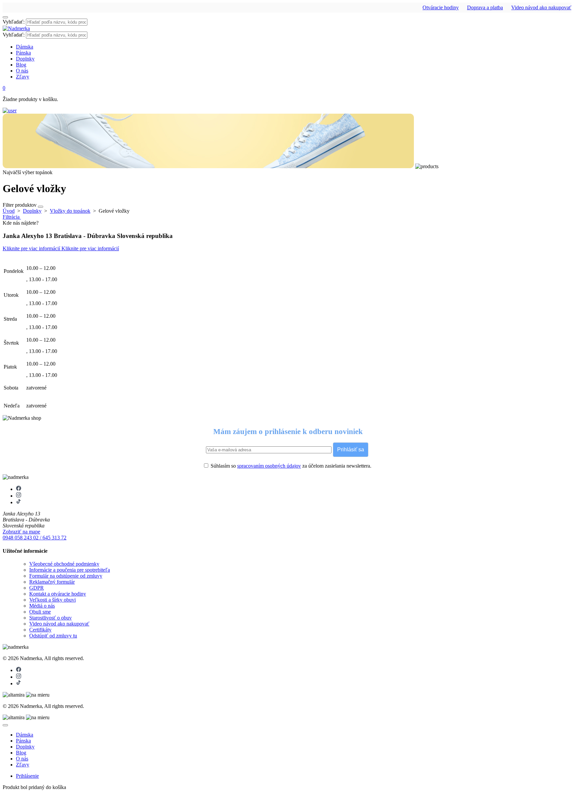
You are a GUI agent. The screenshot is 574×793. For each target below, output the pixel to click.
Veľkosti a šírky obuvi (52, 600)
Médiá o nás (42, 606)
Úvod (9, 211)
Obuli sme (40, 612)
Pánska (23, 53)
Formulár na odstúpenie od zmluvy (65, 576)
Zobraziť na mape (21, 531)
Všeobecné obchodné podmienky (64, 564)
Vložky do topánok (70, 211)
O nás (22, 70)
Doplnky (25, 58)
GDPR (36, 588)
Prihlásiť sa (350, 449)
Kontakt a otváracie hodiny (57, 594)
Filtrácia (12, 217)
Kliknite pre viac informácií (32, 248)
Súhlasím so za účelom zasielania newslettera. (290, 466)
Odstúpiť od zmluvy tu (53, 635)
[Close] (5, 725)
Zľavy (22, 76)
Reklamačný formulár (52, 582)
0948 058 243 (18, 537)
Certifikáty (40, 629)
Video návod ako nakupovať (541, 7)
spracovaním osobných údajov (269, 466)
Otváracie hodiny (441, 7)
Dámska (24, 47)
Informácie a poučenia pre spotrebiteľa (69, 570)
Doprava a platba (485, 7)
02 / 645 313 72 (49, 537)
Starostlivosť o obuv (50, 618)
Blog (21, 64)
